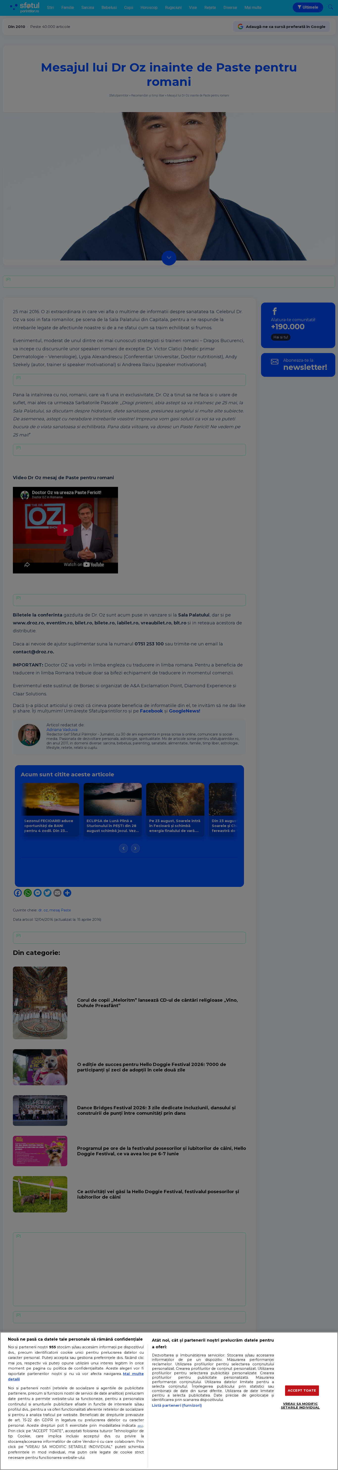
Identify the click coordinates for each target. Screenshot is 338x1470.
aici (140, 1425)
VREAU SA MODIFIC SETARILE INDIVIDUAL (300, 1406)
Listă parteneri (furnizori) (177, 1405)
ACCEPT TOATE (302, 1390)
